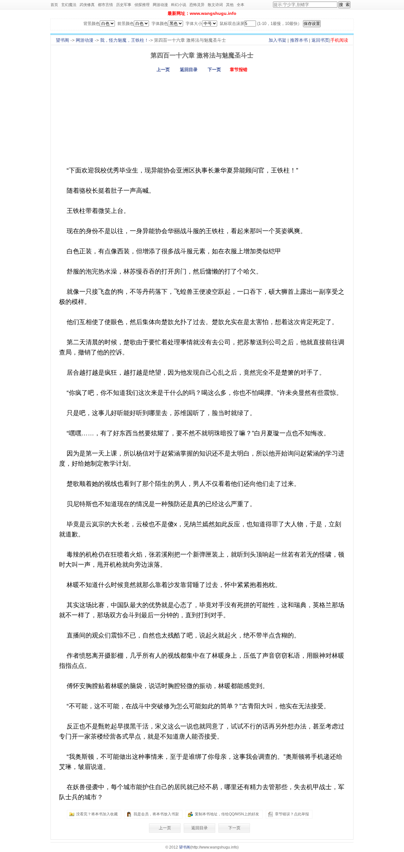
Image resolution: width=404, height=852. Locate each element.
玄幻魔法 (68, 5)
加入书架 (277, 40)
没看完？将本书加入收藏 (97, 814)
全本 (240, 5)
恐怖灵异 (197, 5)
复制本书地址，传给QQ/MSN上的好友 (227, 814)
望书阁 (62, 40)
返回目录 (189, 69)
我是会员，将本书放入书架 (156, 814)
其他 (230, 5)
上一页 (163, 69)
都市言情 (105, 5)
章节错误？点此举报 (292, 814)
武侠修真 (87, 5)
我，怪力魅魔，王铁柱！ (124, 40)
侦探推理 (142, 5)
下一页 (214, 69)
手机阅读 (339, 40)
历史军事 (123, 5)
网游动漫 (160, 5)
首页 (54, 5)
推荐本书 (299, 40)
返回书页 (320, 40)
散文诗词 (215, 5)
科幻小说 (178, 5)
